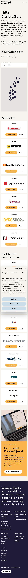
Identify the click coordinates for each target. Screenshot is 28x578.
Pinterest (4, 560)
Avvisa (14, 308)
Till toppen (5, 571)
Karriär (3, 541)
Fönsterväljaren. (20, 44)
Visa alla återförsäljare (8, 57)
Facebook (4, 553)
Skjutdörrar (4, 523)
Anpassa (13, 304)
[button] (22, 2)
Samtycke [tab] (5, 273)
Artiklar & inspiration (20, 514)
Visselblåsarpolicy (15, 567)
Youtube (3, 558)
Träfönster (4, 519)
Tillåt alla (14, 299)
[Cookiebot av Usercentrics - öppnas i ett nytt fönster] (16, 269)
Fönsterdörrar (5, 521)
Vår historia (4, 536)
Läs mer (21, 134)
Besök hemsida (11, 134)
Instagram (4, 551)
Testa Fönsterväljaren (12, 472)
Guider (17, 517)
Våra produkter (5, 511)
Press (3, 543)
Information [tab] (14, 273)
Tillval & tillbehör (6, 526)
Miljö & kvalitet (5, 539)
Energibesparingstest (21, 519)
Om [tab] (23, 273)
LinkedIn (3, 555)
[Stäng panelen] (25, 268)
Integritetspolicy (5, 567)
